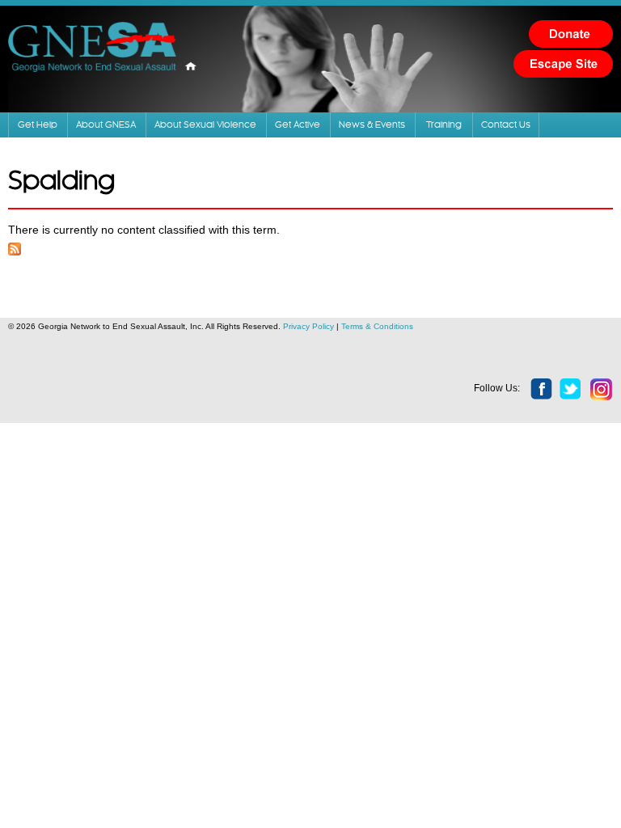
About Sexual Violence (205, 124)
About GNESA (106, 124)
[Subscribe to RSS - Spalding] (14, 246)
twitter (571, 389)
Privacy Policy (308, 326)
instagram (601, 389)
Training (444, 124)
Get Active (297, 124)
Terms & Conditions (377, 326)
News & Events (372, 124)
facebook (541, 389)
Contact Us (505, 124)
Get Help (37, 124)
